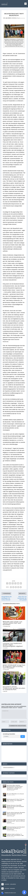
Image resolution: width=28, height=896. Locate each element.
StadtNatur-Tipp (14, 830)
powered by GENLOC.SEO (10, 892)
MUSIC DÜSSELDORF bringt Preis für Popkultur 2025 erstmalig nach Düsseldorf (14, 666)
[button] (25, 4)
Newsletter (12, 790)
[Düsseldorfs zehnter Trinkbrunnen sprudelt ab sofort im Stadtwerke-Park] (14, 678)
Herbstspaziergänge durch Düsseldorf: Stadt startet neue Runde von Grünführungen (16, 828)
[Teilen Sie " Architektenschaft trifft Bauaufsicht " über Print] (20, 583)
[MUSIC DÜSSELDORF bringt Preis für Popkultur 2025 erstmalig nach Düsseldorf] (14, 656)
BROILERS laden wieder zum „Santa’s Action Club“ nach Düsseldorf (12, 623)
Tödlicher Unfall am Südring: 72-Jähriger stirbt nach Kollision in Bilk (15, 835)
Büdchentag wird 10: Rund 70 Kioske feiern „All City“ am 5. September (15, 800)
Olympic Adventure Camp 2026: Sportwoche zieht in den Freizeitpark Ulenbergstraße (15, 806)
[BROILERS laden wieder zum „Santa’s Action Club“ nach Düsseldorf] (14, 613)
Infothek (14, 18)
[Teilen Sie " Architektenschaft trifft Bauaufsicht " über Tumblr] (12, 583)
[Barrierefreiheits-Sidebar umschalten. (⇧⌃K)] (24, 892)
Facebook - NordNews (10, 888)
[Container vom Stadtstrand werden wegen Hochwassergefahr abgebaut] (14, 634)
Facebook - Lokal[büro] (10, 884)
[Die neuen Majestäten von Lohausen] (4, 794)
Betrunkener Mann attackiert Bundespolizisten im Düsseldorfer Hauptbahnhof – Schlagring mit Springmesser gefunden (15, 787)
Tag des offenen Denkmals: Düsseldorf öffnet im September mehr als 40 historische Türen (16, 813)
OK (22, 736)
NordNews (13, 795)
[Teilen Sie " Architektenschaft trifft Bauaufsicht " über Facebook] (7, 583)
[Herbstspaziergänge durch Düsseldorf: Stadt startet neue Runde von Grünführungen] (4, 828)
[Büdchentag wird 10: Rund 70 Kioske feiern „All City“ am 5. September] (4, 800)
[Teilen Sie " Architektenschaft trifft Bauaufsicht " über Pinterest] (15, 583)
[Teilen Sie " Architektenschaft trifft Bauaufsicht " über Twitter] (10, 583)
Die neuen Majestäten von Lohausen (15, 793)
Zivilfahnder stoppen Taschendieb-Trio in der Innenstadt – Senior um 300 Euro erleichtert (16, 821)
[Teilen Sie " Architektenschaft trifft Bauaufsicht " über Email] (18, 583)
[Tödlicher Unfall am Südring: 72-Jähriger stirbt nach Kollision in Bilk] (4, 835)
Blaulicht (8, 790)
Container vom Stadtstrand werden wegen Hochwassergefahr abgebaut (13, 644)
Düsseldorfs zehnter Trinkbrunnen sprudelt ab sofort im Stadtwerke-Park (14, 688)
